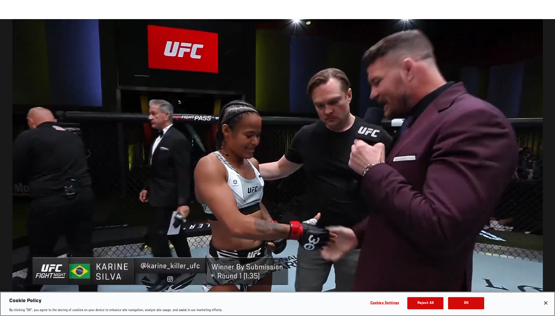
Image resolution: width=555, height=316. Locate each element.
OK (466, 303)
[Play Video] (277, 168)
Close (544, 30)
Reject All (425, 303)
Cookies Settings (384, 303)
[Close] (545, 303)
